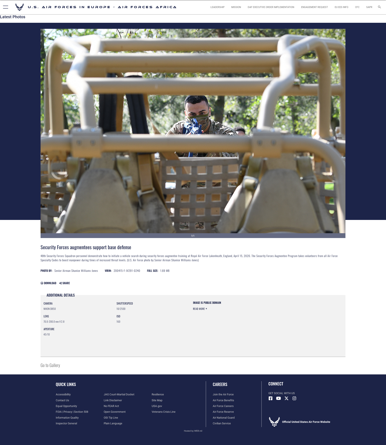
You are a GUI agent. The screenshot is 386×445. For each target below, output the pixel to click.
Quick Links (66, 384)
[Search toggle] (380, 7)
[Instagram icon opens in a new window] (294, 398)
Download (49, 283)
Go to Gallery (50, 365)
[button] (5, 7)
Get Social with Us (281, 393)
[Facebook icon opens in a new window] (270, 398)
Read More (199, 309)
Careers (220, 384)
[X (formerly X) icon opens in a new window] (286, 398)
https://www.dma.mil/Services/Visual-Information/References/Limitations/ (228, 324)
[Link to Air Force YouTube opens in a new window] (278, 398)
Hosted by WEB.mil (193, 431)
